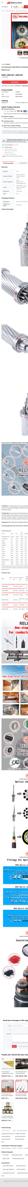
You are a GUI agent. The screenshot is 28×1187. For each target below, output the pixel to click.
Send (14, 1046)
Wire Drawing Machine (20, 1136)
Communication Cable (17, 1155)
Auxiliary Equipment (19, 1139)
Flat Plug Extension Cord (18, 1158)
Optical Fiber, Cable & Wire (21, 11)
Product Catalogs (22, 1130)
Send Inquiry (14, 82)
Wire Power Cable (21, 1169)
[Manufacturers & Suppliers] (14, 2)
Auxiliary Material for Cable (7, 1133)
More (2, 1175)
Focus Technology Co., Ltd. (18, 1181)
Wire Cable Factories (21, 1165)
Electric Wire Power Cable (8, 1173)
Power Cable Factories (8, 1165)
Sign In (3, 156)
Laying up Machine (5, 1139)
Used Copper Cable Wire (8, 1169)
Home (2, 11)
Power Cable (6, 1155)
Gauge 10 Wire (6, 1158)
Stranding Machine (5, 1136)
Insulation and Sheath (20, 1133)
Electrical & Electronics (10, 11)
